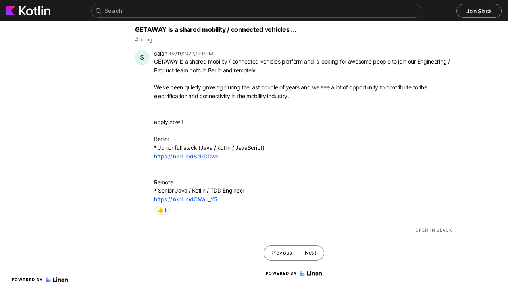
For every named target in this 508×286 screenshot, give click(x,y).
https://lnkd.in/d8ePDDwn (186, 156)
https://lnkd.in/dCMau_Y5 (185, 199)
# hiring (143, 40)
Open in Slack (434, 230)
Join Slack (479, 11)
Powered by (27, 279)
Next (310, 252)
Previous (281, 252)
